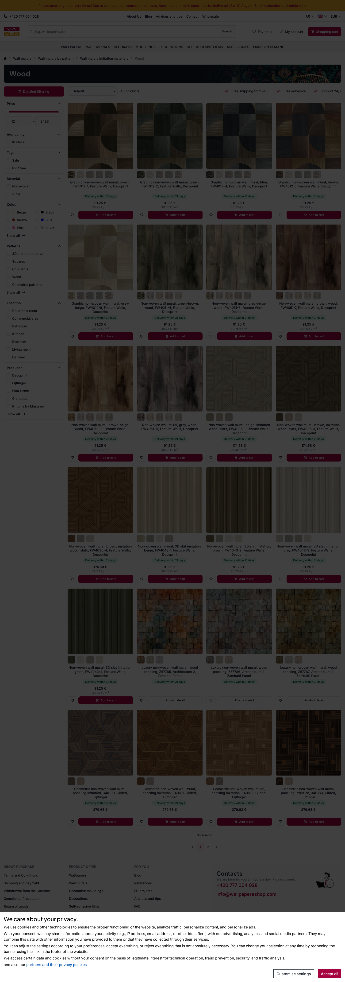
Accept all (329, 973)
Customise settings (293, 973)
